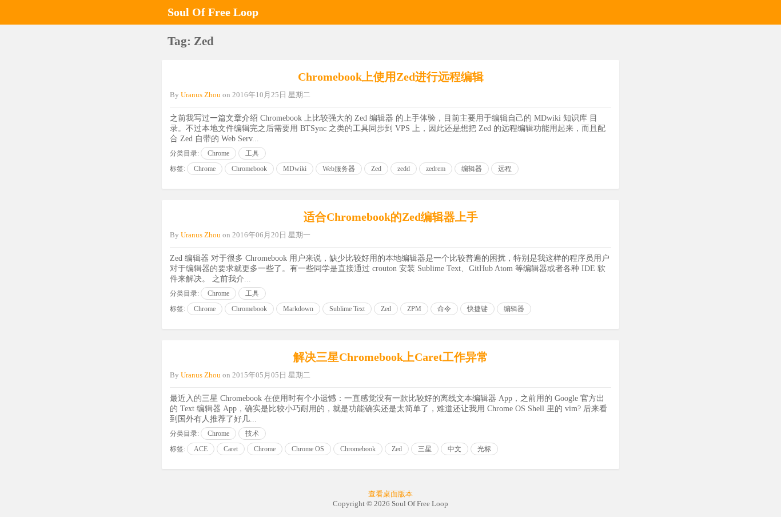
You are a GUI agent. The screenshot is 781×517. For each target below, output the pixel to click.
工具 (252, 153)
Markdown (298, 309)
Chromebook (249, 169)
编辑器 (471, 169)
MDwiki (294, 169)
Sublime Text (347, 309)
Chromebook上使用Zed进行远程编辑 (391, 76)
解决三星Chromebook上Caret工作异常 (390, 357)
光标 (484, 449)
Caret (231, 449)
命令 (444, 309)
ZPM (414, 309)
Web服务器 (338, 169)
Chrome (218, 153)
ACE (201, 449)
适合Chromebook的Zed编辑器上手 (391, 216)
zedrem (435, 169)
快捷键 (477, 309)
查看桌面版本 (390, 494)
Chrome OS (308, 449)
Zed (376, 169)
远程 (505, 169)
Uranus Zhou (201, 94)
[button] (607, 12)
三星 (425, 449)
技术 (252, 433)
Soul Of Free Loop (213, 12)
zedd (403, 169)
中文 (454, 449)
